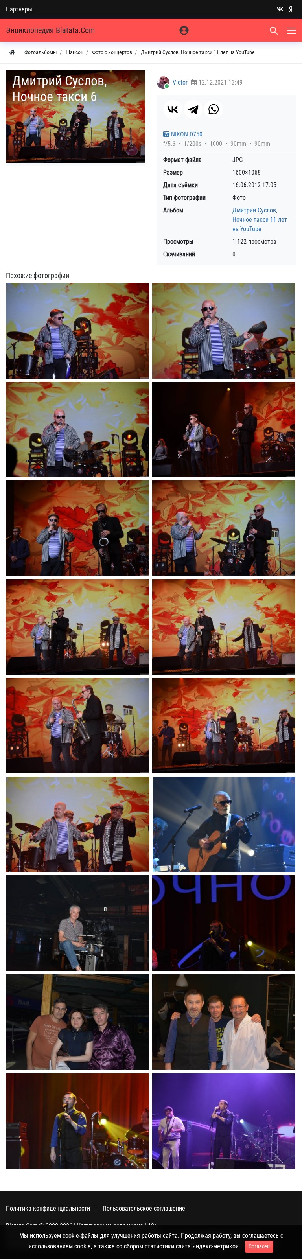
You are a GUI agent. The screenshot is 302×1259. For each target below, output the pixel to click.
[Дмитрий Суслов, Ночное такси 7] (223, 528)
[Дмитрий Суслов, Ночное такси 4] (223, 429)
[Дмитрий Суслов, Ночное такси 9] (223, 627)
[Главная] (12, 52)
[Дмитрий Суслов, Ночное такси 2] (223, 331)
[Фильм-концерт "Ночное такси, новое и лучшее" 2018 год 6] (77, 1121)
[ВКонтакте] (172, 109)
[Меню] (292, 30)
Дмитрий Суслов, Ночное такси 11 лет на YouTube (259, 219)
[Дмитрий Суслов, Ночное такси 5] (77, 528)
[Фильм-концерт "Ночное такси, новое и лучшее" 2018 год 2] (77, 923)
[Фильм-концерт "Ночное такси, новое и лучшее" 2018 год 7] (223, 1121)
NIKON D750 (186, 134)
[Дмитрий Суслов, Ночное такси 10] (77, 725)
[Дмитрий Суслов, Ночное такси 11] (223, 725)
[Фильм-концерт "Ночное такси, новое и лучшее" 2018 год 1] (224, 824)
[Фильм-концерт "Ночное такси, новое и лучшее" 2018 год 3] (223, 923)
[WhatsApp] (213, 109)
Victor (180, 82)
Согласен (259, 1246)
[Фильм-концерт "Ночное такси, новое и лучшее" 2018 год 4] (77, 1022)
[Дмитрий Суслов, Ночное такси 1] (77, 331)
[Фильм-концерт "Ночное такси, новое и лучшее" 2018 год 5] (223, 1022)
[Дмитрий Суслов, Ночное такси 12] (77, 824)
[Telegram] (193, 109)
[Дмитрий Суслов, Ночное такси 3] (77, 429)
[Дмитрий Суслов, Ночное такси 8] (77, 627)
